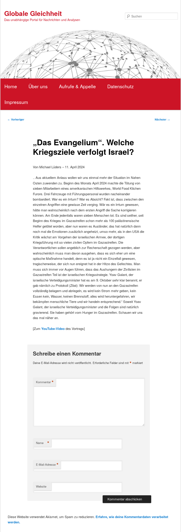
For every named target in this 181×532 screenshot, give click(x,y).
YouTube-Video (53, 328)
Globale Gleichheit (33, 13)
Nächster (162, 119)
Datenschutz (120, 86)
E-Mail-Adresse (47, 464)
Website (41, 486)
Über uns (38, 86)
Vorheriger (16, 119)
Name (42, 442)
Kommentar (45, 382)
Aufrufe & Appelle (77, 86)
